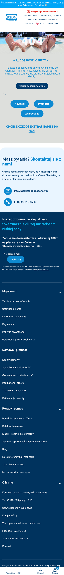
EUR (26, 23)
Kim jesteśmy (9, 515)
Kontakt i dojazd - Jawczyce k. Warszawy (24, 492)
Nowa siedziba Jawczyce (16, 472)
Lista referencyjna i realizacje (18, 456)
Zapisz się (15, 259)
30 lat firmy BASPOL (13, 464)
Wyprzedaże (32, 113)
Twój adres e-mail (11, 254)
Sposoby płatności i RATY (16, 367)
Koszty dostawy (11, 359)
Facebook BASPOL (12, 530)
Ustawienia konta (11, 308)
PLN (31, 23)
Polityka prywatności (13, 331)
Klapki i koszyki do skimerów (18, 433)
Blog (4, 449)
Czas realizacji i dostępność (17, 375)
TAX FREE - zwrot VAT (14, 390)
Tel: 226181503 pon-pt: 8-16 (17, 500)
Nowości (20, 103)
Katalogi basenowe (12, 426)
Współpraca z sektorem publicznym (21, 523)
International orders (13, 382)
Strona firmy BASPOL (14, 538)
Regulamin (8, 324)
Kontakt (6, 546)
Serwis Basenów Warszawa (17, 507)
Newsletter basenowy (14, 316)
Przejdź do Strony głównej (32, 86)
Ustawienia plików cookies (17, 339)
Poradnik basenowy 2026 (16, 418)
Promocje (43, 103)
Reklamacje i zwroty (13, 398)
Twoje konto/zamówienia (16, 301)
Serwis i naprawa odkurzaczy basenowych (25, 441)
